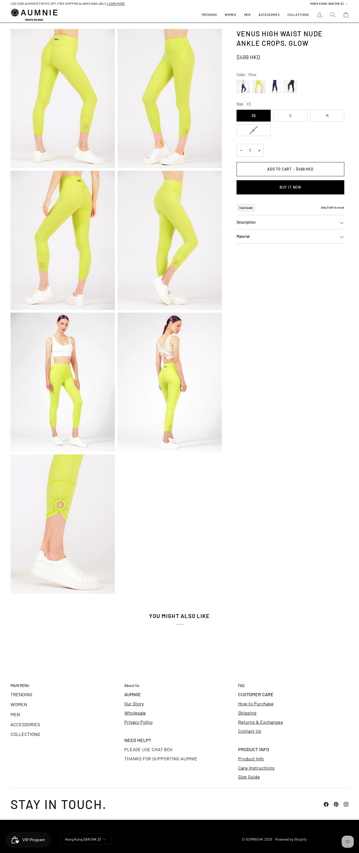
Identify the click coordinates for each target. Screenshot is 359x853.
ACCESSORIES (25, 724)
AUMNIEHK (254, 839)
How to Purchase (256, 703)
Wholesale (135, 713)
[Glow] (260, 88)
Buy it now (290, 187)
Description (246, 222)
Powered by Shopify (290, 839)
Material (243, 236)
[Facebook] (326, 804)
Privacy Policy (138, 722)
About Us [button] (131, 685)
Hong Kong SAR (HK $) (326, 3)
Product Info (251, 758)
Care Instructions (256, 768)
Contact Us (249, 731)
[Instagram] (346, 804)
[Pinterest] (336, 804)
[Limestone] (290, 88)
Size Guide (246, 207)
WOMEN (19, 704)
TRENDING (21, 694)
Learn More (116, 3)
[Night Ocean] (244, 88)
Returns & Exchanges (260, 722)
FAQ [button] (241, 685)
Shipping (247, 713)
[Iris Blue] (276, 88)
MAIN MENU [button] (20, 685)
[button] (230, 15)
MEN (15, 714)
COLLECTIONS (25, 734)
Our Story (134, 703)
